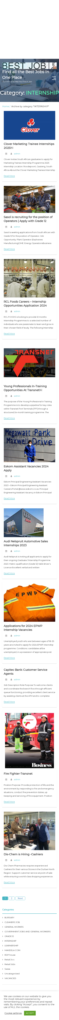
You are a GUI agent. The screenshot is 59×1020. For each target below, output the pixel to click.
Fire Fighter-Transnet (18, 773)
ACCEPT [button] (30, 1013)
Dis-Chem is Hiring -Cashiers (23, 854)
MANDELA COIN (12, 950)
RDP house (10, 955)
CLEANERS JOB (12, 922)
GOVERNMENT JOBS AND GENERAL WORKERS (28, 931)
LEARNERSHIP (11, 945)
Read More (9, 176)
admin (17, 153)
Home (5, 106)
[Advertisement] (29, 29)
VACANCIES (10, 978)
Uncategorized (12, 973)
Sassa (7, 969)
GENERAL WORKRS (14, 927)
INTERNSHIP (10, 941)
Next (20, 898)
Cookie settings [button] (13, 1013)
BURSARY (9, 917)
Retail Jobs (10, 964)
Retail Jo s (9, 959)
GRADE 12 (9, 936)
